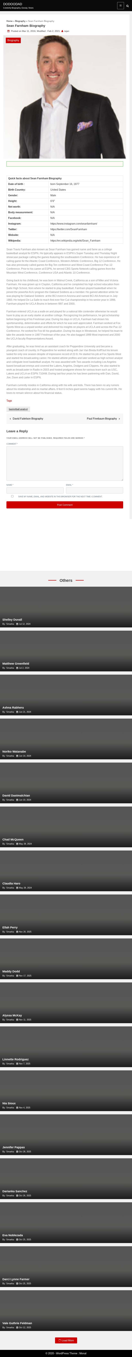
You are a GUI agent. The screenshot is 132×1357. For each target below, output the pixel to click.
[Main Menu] (120, 5)
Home (9, 21)
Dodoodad (12, 4)
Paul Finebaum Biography (102, 418)
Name (9, 485)
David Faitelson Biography (28, 418)
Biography (20, 21)
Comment (12, 444)
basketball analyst (18, 409)
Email (69, 485)
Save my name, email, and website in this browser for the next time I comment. (60, 496)
